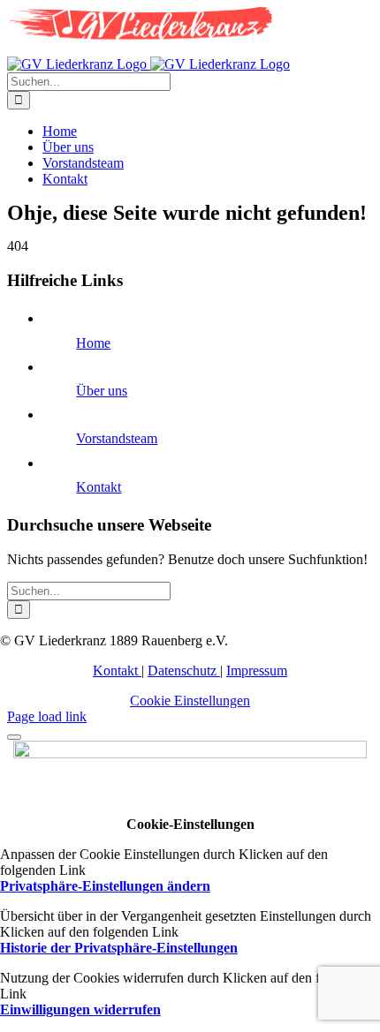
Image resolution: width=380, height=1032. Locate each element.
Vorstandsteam (116, 438)
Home (93, 342)
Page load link (47, 716)
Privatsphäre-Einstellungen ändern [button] (105, 885)
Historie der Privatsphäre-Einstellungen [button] (119, 947)
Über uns (101, 390)
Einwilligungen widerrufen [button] (80, 1009)
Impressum (256, 670)
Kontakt (98, 486)
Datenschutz (184, 670)
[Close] (14, 737)
